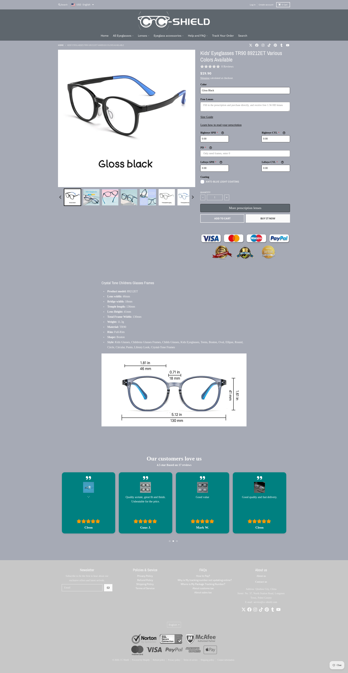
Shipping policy (207, 660)
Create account (266, 4)
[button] (72, 197)
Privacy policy (174, 660)
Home (61, 45)
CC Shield (124, 660)
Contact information (225, 660)
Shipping (205, 78)
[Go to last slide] (60, 197)
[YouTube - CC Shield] (287, 45)
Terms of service (190, 660)
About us (261, 576)
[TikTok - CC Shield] (269, 45)
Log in (253, 4)
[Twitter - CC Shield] (250, 45)
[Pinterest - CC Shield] (275, 45)
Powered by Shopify (141, 660)
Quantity (205, 192)
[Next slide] (192, 197)
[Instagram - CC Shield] (263, 45)
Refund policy (159, 660)
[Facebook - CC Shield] (256, 45)
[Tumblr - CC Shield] (281, 45)
